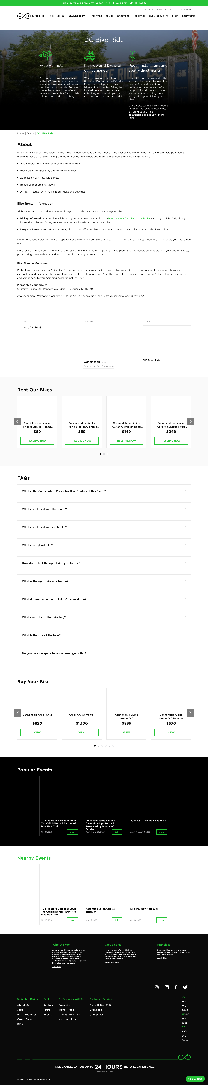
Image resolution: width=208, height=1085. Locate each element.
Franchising (185, 9)
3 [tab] (108, 454)
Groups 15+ (124, 16)
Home (20, 133)
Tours (109, 16)
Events (30, 133)
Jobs (20, 1009)
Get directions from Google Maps (98, 366)
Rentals (97, 16)
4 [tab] (106, 746)
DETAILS (140, 3)
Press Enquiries (26, 1014)
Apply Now (162, 958)
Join (72, 832)
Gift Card (173, 9)
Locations (188, 16)
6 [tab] (113, 746)
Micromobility (67, 1019)
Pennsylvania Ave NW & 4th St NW (129, 218)
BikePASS (140, 16)
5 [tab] (109, 746)
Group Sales (24, 1019)
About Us (148, 9)
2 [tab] (104, 454)
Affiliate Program (69, 1014)
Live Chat (197, 1079)
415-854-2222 (186, 1018)
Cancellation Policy (102, 1005)
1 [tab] (100, 454)
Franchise (64, 1005)
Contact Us (161, 9)
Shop (175, 16)
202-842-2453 (185, 1035)
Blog (20, 1024)
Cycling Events (158, 16)
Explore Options (112, 962)
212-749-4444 (185, 1006)
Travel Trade (66, 1009)
